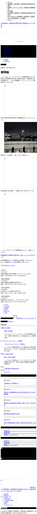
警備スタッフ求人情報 (13, 262)
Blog (5, 55)
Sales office (7, 50)
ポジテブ (7, 372)
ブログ (10, 20)
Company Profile (8, 52)
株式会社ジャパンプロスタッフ (26, 318)
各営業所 (10, 11)
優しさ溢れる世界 (9, 357)
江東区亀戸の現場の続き (11, 368)
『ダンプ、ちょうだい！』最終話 (14, 344)
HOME (6, 46)
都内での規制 (8, 331)
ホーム (10, 2)
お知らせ (10, 321)
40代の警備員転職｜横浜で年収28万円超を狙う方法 (20, 422)
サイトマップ (8, 56)
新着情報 (7, 432)
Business (6, 47)
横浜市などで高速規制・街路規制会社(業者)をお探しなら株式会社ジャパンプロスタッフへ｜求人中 (18, 489)
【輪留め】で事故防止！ (11, 383)
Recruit (6, 49)
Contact (6, 53)
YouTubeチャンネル (9, 265)
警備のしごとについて (11, 434)
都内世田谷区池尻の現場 (11, 414)
